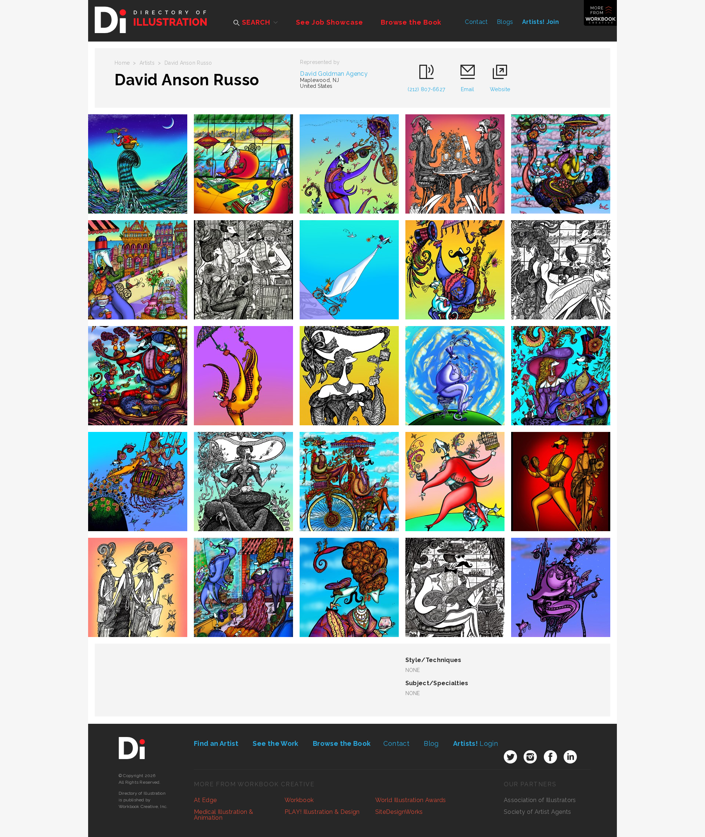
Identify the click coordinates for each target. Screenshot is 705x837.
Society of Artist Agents (537, 811)
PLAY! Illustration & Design (322, 811)
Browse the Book (411, 22)
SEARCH (255, 22)
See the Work (275, 743)
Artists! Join (540, 21)
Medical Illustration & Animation (223, 814)
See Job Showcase (329, 22)
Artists (147, 63)
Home (122, 63)
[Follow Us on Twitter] (510, 756)
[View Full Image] (137, 164)
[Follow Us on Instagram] (530, 756)
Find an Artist (216, 743)
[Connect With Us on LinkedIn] (570, 756)
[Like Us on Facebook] (550, 756)
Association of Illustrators (540, 800)
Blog (431, 743)
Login (475, 743)
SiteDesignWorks (399, 811)
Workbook (299, 800)
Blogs (505, 21)
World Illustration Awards (410, 800)
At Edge (205, 800)
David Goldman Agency (333, 73)
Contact (476, 21)
